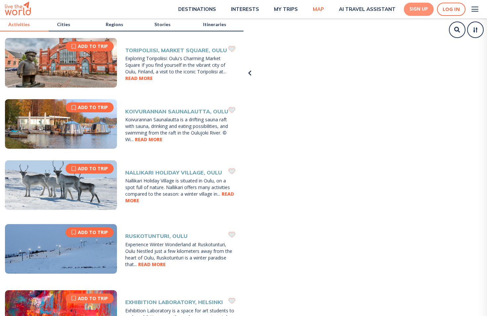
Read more (139, 78)
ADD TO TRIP (93, 46)
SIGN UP (418, 9)
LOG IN (451, 9)
